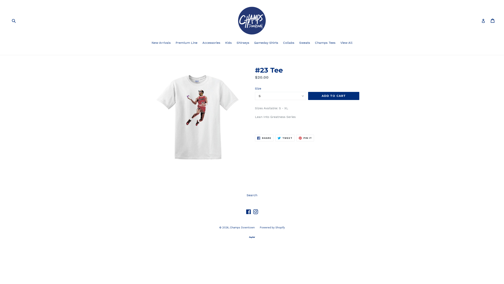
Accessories (211, 43)
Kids (228, 43)
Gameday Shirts (266, 43)
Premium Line (186, 43)
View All (346, 43)
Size (258, 88)
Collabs (288, 43)
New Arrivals (161, 43)
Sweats (304, 43)
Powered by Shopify (272, 227)
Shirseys (243, 43)
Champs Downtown (242, 227)
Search (252, 195)
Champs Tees (325, 43)
